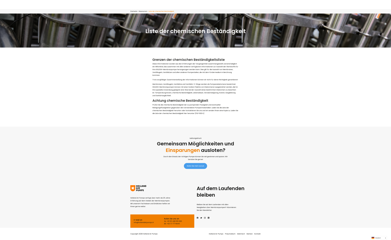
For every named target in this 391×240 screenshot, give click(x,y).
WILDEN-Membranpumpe (166, 69)
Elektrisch (241, 234)
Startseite (133, 11)
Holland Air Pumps (216, 234)
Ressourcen (143, 11)
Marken (250, 234)
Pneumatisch (230, 234)
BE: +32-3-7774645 (172, 223)
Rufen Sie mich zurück (195, 166)
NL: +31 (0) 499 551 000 (173, 221)
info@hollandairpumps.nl (144, 222)
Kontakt (257, 234)
